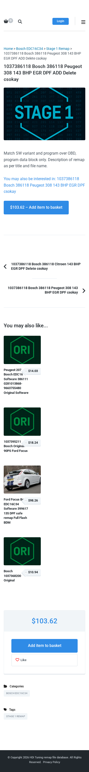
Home (8, 49)
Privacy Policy (51, 762)
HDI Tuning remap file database (49, 757)
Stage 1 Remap (57, 49)
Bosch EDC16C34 (29, 49)
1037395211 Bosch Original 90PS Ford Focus (16, 446)
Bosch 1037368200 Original (12, 575)
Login (60, 21)
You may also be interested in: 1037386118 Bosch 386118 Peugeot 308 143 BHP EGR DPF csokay (44, 185)
